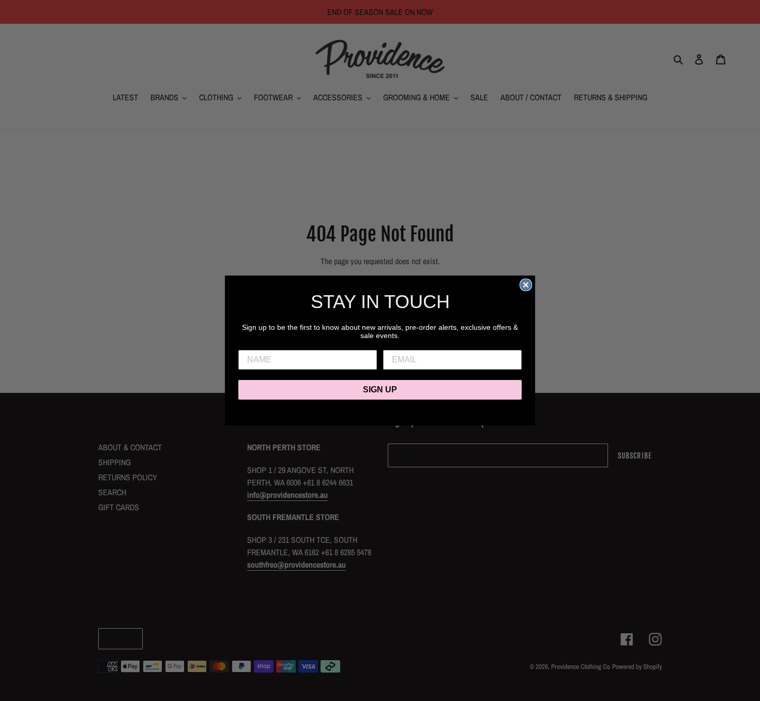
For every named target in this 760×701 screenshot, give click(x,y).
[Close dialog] (526, 285)
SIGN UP (380, 389)
